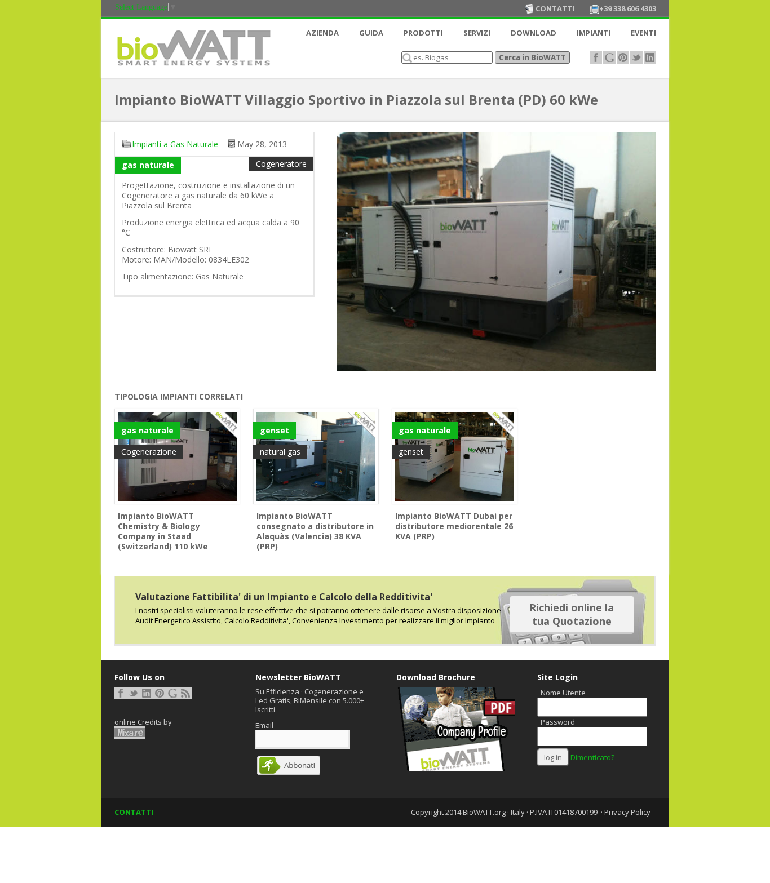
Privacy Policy (627, 812)
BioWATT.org (484, 812)
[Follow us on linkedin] (650, 57)
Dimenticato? (592, 757)
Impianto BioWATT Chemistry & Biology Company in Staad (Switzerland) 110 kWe (163, 531)
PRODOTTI (423, 33)
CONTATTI (133, 812)
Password (558, 722)
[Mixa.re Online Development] (129, 732)
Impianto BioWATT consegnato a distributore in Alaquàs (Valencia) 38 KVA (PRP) (315, 531)
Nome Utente (563, 692)
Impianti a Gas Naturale (175, 144)
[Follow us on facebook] (596, 57)
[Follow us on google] (609, 57)
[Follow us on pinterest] (623, 57)
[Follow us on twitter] (636, 57)
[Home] (193, 68)
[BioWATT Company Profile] (455, 769)
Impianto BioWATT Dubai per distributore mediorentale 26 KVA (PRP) (454, 526)
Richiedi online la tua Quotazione (571, 614)
